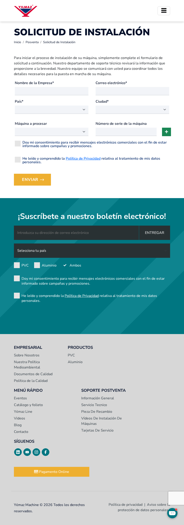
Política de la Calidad (31, 380)
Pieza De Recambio (96, 411)
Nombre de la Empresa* (34, 83)
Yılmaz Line (23, 411)
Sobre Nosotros (26, 355)
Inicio (17, 42)
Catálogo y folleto (28, 404)
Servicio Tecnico (94, 404)
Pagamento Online (53, 471)
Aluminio (49, 265)
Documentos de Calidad (33, 374)
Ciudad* (102, 101)
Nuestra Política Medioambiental (27, 365)
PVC (25, 265)
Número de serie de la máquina (121, 123)
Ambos (75, 265)
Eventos (20, 398)
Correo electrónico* (111, 83)
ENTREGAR (154, 232)
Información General (97, 398)
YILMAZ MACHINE (25, 11)
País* (19, 101)
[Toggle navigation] (164, 10)
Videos (19, 418)
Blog (18, 425)
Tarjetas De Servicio (97, 430)
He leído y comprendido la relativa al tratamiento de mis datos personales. (91, 160)
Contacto (21, 431)
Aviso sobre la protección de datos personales (144, 507)
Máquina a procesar (31, 123)
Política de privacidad (125, 504)
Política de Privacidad (83, 158)
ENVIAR (36, 181)
